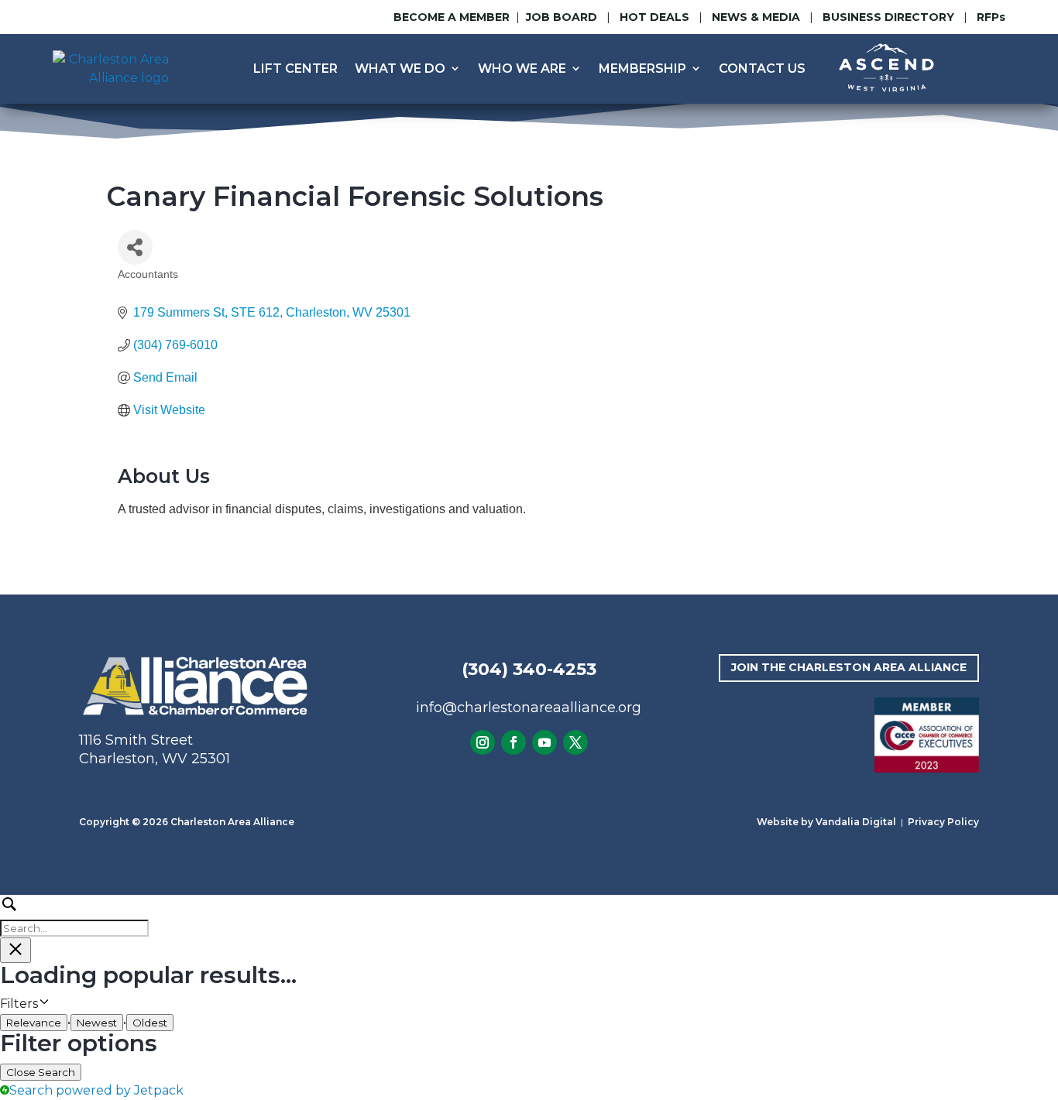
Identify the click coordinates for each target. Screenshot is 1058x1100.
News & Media (756, 17)
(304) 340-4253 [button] (529, 669)
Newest (97, 1022)
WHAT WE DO (400, 68)
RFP (991, 17)
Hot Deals (654, 17)
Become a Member (451, 17)
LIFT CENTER (295, 68)
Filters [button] (42, 1004)
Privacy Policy (943, 822)
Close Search (40, 1072)
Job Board (563, 17)
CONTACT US (762, 68)
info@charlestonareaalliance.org (528, 707)
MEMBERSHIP (642, 68)
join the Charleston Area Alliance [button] (849, 667)
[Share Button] (135, 247)
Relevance (33, 1022)
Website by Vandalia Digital (826, 822)
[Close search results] (15, 950)
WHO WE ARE (522, 68)
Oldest (149, 1022)
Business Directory (888, 17)
